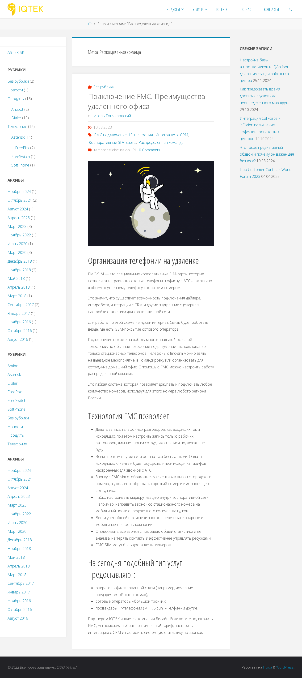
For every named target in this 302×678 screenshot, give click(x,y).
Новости (15, 90)
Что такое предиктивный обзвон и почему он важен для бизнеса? (267, 154)
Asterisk (16, 52)
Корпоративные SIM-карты (112, 142)
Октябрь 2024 (20, 200)
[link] (290, 9)
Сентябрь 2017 (21, 304)
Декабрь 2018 (20, 261)
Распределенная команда (161, 142)
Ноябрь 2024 (19, 191)
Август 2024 (18, 209)
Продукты (16, 98)
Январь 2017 (19, 313)
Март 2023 (17, 226)
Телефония (17, 126)
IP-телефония (141, 134)
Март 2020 (17, 252)
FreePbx (22, 147)
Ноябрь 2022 (19, 235)
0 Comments (149, 150)
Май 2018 (16, 278)
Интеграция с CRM (171, 134)
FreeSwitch (20, 156)
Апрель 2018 (19, 287)
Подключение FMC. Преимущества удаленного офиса (146, 101)
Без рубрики (103, 87)
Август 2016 (18, 339)
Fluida (267, 667)
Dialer (16, 117)
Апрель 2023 (19, 217)
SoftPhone (20, 165)
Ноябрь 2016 (19, 321)
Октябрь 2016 (20, 330)
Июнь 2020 (17, 243)
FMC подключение (110, 134)
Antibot (17, 109)
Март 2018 (17, 295)
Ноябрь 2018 (19, 270)
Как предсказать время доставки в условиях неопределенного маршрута (264, 95)
